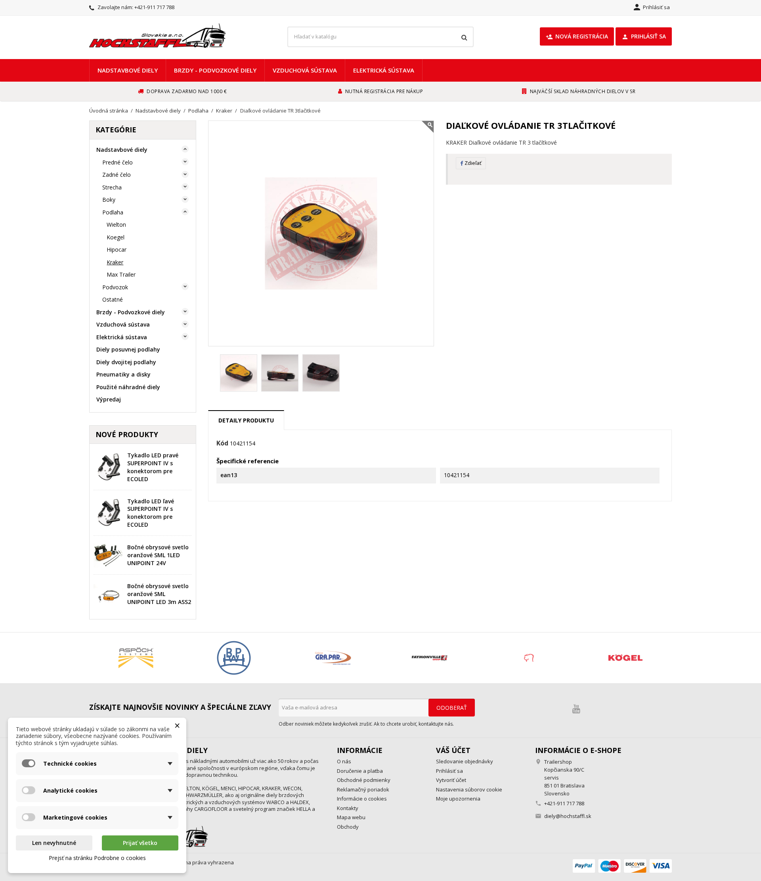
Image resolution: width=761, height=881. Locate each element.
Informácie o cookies (362, 798)
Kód (222, 443)
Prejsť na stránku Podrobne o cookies (97, 858)
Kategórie (116, 129)
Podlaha (112, 212)
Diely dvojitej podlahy (126, 362)
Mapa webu (351, 817)
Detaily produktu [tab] (246, 420)
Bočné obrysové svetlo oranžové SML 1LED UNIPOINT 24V (158, 555)
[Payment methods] (622, 865)
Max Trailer (121, 274)
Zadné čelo (116, 174)
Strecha (112, 187)
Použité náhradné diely (128, 387)
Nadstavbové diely (128, 70)
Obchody (348, 826)
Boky (108, 199)
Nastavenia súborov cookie (469, 789)
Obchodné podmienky (363, 780)
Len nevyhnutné (54, 843)
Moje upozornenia (458, 798)
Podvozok (115, 287)
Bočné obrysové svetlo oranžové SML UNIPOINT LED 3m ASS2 (159, 594)
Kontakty (347, 808)
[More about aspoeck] (135, 657)
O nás (344, 761)
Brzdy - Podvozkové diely (215, 70)
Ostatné (112, 299)
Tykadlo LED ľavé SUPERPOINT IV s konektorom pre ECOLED (150, 512)
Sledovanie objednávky (464, 761)
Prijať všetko (140, 843)
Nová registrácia (577, 36)
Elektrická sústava (383, 70)
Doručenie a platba (360, 770)
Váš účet (453, 750)
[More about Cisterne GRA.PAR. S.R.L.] (331, 657)
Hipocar (116, 249)
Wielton (116, 224)
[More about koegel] (625, 657)
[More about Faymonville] (429, 657)
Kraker (115, 262)
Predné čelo (117, 162)
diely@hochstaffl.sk (567, 816)
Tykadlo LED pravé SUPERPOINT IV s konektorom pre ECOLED (152, 466)
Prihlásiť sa (643, 36)
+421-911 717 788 (154, 7)
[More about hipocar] (527, 657)
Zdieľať (473, 162)
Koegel (115, 237)
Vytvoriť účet (451, 780)
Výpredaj (108, 399)
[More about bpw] (233, 657)
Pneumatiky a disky (123, 374)
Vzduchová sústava (305, 70)
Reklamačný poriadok (363, 789)
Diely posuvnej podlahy (128, 349)
